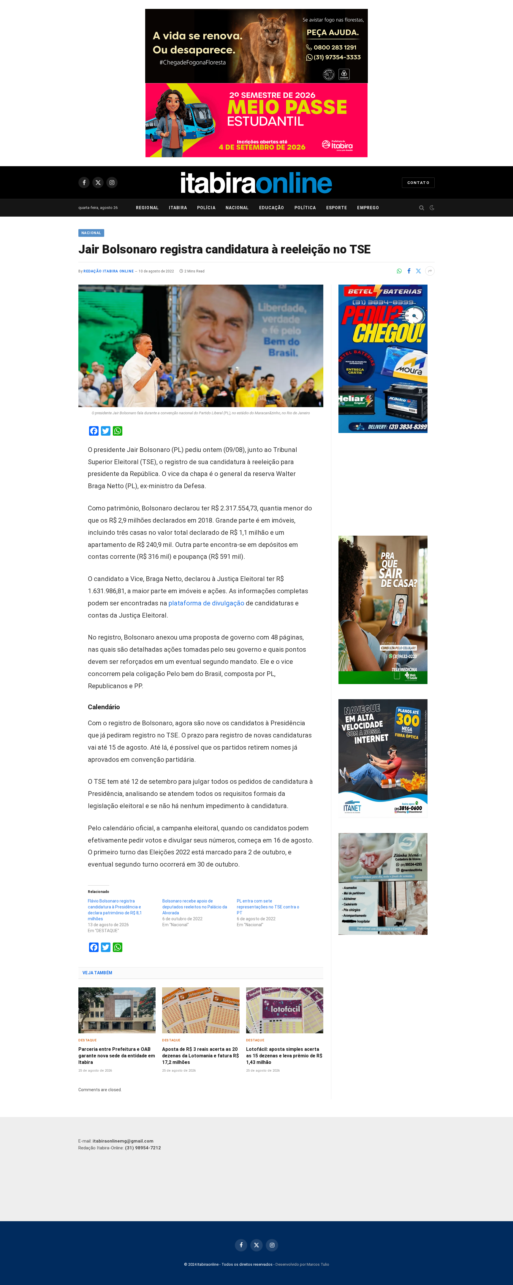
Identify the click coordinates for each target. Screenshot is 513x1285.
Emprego (368, 207)
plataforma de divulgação (206, 603)
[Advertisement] (386, 485)
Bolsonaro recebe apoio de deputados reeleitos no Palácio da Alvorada (194, 907)
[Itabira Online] (256, 182)
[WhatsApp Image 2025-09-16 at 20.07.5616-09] (383, 682)
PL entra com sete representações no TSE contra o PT (268, 907)
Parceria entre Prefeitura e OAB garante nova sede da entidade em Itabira (116, 1055)
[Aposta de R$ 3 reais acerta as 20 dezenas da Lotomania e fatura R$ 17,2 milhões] (200, 1010)
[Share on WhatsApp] (399, 271)
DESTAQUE (87, 1040)
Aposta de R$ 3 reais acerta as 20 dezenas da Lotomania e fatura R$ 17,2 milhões (200, 1055)
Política (305, 207)
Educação (271, 207)
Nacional (237, 207)
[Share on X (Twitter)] (418, 271)
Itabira (178, 207)
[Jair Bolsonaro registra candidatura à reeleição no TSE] (200, 346)
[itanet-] (383, 816)
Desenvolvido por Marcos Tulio (302, 1264)
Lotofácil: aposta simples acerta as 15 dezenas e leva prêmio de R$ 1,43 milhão (284, 1055)
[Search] (421, 208)
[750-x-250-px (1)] (256, 120)
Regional (147, 207)
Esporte (336, 207)
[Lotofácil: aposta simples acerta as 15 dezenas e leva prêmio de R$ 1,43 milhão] (284, 1010)
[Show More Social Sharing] (430, 271)
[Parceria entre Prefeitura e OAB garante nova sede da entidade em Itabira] (117, 1010)
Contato (418, 182)
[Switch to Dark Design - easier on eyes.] (431, 207)
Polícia (206, 207)
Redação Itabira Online (108, 271)
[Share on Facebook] (408, 271)
